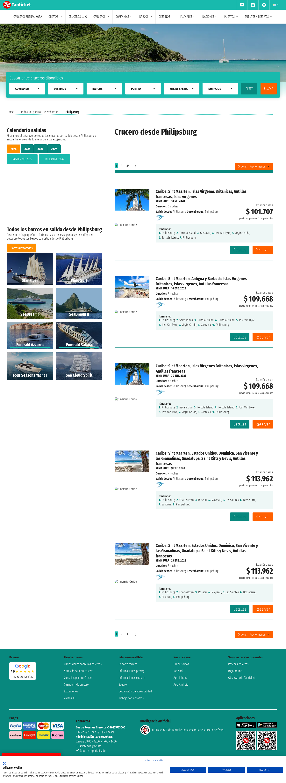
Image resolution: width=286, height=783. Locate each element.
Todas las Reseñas (22, 676)
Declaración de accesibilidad (135, 691)
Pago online (235, 671)
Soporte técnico (128, 664)
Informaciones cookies (132, 678)
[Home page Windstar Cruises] (161, 218)
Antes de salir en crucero (78, 671)
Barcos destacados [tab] (21, 248)
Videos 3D (69, 698)
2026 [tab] (14, 149)
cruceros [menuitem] (99, 17)
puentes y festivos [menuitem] (257, 17)
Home (10, 112)
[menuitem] (241, 5)
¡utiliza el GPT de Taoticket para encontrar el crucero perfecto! (188, 730)
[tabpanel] (54, 160)
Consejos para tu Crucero (78, 678)
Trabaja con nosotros (131, 698)
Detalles (239, 249)
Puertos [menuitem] (229, 17)
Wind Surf (162, 201)
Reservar (263, 249)
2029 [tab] (54, 149)
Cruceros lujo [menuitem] (78, 17)
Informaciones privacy (131, 671)
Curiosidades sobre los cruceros (83, 664)
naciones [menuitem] (208, 17)
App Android (181, 684)
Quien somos (181, 664)
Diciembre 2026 (54, 159)
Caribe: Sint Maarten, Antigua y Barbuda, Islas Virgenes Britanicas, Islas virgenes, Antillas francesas (201, 281)
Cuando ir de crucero (76, 684)
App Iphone (180, 678)
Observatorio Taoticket (241, 678)
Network (178, 671)
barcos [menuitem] (143, 17)
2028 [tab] (40, 149)
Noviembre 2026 (22, 159)
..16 (127, 166)
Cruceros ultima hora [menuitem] (27, 17)
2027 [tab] (27, 149)
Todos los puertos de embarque (39, 112)
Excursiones (71, 691)
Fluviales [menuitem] (186, 17)
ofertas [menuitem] (53, 17)
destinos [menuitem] (164, 17)
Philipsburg (179, 211)
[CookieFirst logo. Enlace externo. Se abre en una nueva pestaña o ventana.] (4, 763)
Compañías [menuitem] (122, 17)
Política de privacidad (154, 760)
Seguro (123, 684)
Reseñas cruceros (238, 664)
